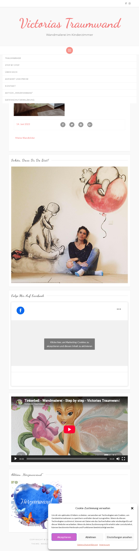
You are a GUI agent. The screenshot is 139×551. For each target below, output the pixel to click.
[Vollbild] (123, 458)
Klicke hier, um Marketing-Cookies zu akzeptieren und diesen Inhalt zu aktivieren (69, 344)
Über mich (11, 72)
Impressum (104, 544)
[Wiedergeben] (15, 458)
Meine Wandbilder (25, 138)
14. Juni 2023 (23, 124)
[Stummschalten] (118, 458)
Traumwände (13, 58)
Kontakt (10, 86)
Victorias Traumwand (69, 23)
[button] (132, 508)
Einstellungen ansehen (119, 537)
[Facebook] (125, 3)
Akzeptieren (64, 537)
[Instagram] (130, 3)
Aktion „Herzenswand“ (19, 93)
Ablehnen (90, 537)
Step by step (12, 65)
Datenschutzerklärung (87, 544)
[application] (69, 429)
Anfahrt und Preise (17, 79)
